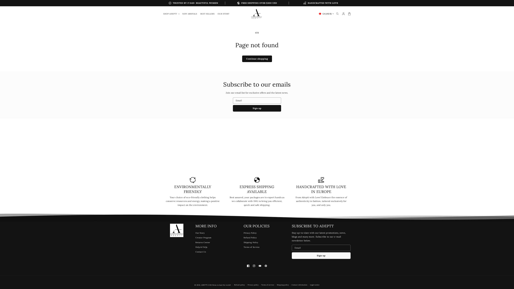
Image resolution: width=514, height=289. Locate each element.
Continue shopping (257, 58)
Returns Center (202, 242)
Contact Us (200, 252)
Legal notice (314, 285)
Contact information (299, 285)
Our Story (200, 233)
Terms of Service (252, 247)
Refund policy (239, 285)
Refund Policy (250, 237)
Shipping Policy (251, 242)
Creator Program (203, 237)
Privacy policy (253, 285)
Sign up (257, 108)
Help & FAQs (201, 247)
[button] (338, 14)
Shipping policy (283, 285)
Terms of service (267, 285)
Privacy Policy (250, 233)
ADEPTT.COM (206, 285)
